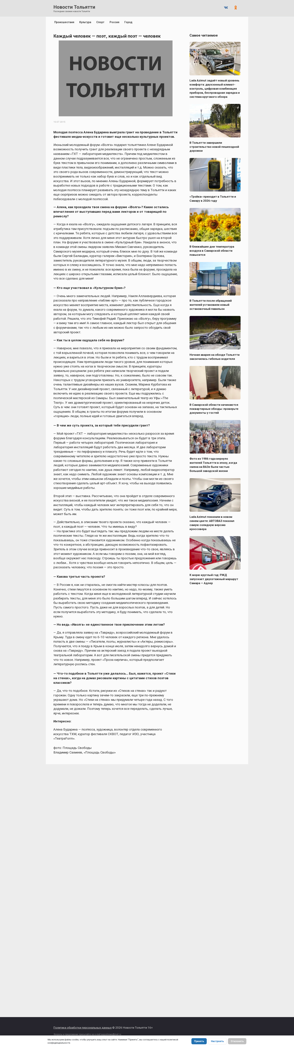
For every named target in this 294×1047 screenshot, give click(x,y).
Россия (114, 22)
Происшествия (64, 22)
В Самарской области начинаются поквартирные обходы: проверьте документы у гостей (214, 408)
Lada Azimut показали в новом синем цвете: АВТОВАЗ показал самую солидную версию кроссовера (212, 523)
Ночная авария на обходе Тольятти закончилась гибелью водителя (215, 356)
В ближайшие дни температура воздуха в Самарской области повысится (212, 250)
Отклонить (237, 1041)
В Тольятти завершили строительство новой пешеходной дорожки (214, 146)
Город (128, 22)
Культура (85, 22)
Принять (199, 1041)
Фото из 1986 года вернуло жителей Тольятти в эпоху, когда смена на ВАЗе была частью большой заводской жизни (213, 465)
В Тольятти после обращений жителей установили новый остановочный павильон (211, 305)
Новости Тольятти (74, 7)
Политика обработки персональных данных (82, 1027)
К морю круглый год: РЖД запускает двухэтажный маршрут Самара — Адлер (214, 579)
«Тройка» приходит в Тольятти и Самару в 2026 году (213, 198)
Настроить (217, 1041)
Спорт (100, 22)
